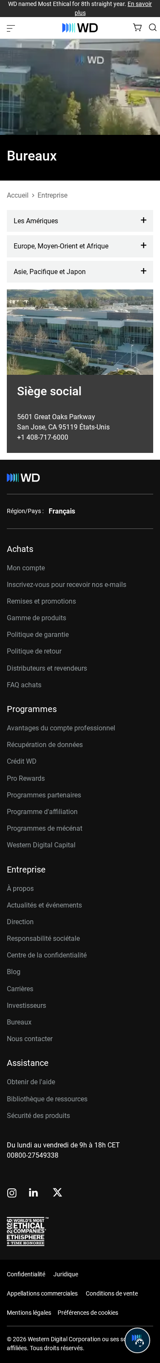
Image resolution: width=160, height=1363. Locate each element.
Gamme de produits (36, 618)
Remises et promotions (41, 601)
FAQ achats (24, 685)
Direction (20, 922)
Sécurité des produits (38, 1116)
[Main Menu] (12, 27)
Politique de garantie (38, 634)
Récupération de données (45, 745)
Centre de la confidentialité (47, 955)
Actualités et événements (44, 905)
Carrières (20, 989)
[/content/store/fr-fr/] (80, 28)
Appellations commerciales (42, 1293)
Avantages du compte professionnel (61, 728)
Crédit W (19, 761)
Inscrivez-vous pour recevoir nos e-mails (66, 585)
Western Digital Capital (41, 845)
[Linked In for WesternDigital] (34, 1194)
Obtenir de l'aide (31, 1082)
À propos (20, 888)
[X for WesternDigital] (57, 1193)
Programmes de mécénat (44, 828)
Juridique (65, 1274)
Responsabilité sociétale (43, 938)
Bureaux (19, 1022)
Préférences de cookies (88, 1312)
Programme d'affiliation (42, 812)
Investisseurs (26, 1005)
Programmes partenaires (44, 795)
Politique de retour (34, 651)
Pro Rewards (26, 778)
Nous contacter (29, 1039)
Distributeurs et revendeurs (47, 668)
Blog (13, 972)
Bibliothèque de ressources (47, 1099)
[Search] (153, 27)
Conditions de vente (112, 1293)
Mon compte (26, 568)
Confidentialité (26, 1274)
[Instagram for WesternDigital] (12, 1194)
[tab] (80, 221)
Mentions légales (29, 1312)
